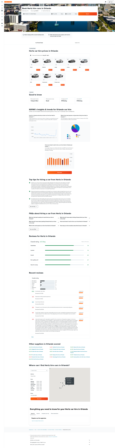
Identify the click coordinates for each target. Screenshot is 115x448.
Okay (33, 284)
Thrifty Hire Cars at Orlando (77, 354)
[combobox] (25, 10)
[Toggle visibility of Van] (77, 136)
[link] (59, 172)
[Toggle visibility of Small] (68, 136)
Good (33, 283)
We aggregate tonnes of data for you (38, 442)
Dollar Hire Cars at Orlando (36, 351)
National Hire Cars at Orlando (77, 347)
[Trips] (2, 20)
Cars (35, 429)
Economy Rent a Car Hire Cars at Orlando (80, 356)
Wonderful (34, 280)
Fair (32, 286)
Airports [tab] (38, 413)
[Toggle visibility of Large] (69, 138)
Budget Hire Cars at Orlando (36, 349)
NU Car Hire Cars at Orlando (36, 359)
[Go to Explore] (2, 14)
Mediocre (34, 287)
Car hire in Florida (51, 429)
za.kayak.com (31, 429)
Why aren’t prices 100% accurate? (37, 444)
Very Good (34, 282)
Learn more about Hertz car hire (37, 420)
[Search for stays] (2, 8)
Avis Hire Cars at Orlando (35, 347)
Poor (33, 289)
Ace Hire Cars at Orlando (56, 351)
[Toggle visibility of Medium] (78, 135)
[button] (2, 2)
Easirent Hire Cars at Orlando (36, 356)
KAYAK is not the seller (35, 440)
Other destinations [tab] (54, 413)
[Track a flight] (2, 16)
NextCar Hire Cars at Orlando (57, 347)
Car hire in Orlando (58, 429)
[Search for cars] (2, 10)
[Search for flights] (2, 5)
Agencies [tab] (33, 413)
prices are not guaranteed (53, 436)
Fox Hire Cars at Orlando (35, 354)
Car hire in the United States (42, 429)
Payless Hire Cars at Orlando (57, 354)
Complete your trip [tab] (45, 413)
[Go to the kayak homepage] (8, 2)
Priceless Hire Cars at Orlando (57, 349)
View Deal (38, 69)
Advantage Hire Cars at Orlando (57, 356)
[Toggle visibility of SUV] (68, 135)
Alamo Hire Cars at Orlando (77, 349)
